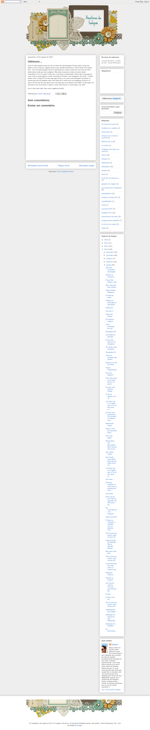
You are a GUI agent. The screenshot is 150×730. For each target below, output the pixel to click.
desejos (104, 170)
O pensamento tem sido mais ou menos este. (111, 566)
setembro (110, 262)
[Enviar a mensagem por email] (56, 94)
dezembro (110, 252)
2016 (106, 240)
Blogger (79, 725)
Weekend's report (110, 424)
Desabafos (106, 166)
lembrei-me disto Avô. (110, 197)
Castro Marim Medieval (111, 291)
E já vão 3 (109, 311)
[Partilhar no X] (61, 94)
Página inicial (63, 166)
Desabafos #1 (111, 352)
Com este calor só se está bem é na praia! (111, 381)
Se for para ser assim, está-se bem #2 (111, 558)
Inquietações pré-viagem (111, 610)
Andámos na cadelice (110, 128)
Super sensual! (111, 517)
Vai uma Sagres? (110, 374)
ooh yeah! (109, 494)
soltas (104, 228)
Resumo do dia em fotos (111, 364)
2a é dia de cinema (109, 124)
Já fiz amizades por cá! (110, 326)
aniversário (106, 132)
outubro (109, 258)
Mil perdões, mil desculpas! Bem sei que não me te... (111, 445)
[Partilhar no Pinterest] (65, 94)
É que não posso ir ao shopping (111, 342)
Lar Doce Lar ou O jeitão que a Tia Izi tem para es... (111, 405)
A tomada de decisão (110, 336)
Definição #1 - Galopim (111, 625)
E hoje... (109, 594)
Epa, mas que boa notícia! (111, 286)
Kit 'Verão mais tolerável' (111, 348)
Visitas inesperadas (111, 369)
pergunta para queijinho (110, 220)
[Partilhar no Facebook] (63, 94)
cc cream (105, 145)
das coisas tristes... (110, 453)
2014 (106, 246)
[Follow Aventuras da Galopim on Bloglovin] (112, 99)
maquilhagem (107, 201)
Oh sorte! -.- (110, 479)
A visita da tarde (109, 296)
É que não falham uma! (111, 281)
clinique (104, 159)
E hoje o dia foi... (110, 598)
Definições (105, 163)
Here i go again (109, 437)
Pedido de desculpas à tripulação (111, 302)
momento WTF (107, 209)
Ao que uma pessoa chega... (110, 389)
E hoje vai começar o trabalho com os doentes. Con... (110, 525)
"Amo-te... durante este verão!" (111, 357)
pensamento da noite (109, 216)
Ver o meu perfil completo (111, 690)
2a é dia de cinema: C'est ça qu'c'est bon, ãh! (111, 587)
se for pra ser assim (109, 224)
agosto (109, 265)
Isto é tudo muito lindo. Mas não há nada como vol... (111, 461)
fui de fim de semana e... (111, 178)
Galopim (114, 644)
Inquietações (106, 193)
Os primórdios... (111, 630)
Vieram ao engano (109, 579)
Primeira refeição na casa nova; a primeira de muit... (111, 486)
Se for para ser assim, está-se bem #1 (111, 604)
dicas (103, 174)
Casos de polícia (109, 315)
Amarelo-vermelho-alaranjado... (111, 270)
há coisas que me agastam (112, 188)
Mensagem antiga (86, 166)
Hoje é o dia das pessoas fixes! (111, 431)
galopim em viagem (109, 184)
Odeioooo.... (110, 308)
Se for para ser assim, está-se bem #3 (111, 535)
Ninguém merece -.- (110, 574)
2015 (106, 243)
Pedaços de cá (107, 213)
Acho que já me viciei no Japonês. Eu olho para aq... (111, 501)
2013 (106, 249)
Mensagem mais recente (38, 166)
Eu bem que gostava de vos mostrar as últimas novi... (111, 416)
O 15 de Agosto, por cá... (111, 396)
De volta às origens (110, 320)
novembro (110, 255)
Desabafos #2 (111, 332)
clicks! (104, 155)
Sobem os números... (110, 276)
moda (104, 205)
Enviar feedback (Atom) (65, 171)
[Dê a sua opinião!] (59, 94)
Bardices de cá (107, 141)
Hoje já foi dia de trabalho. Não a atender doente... (111, 544)
